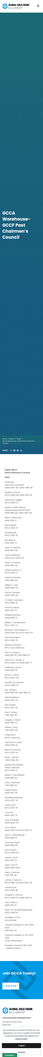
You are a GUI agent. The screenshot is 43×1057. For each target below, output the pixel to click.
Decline (21, 1052)
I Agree (21, 1045)
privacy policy (21, 1038)
